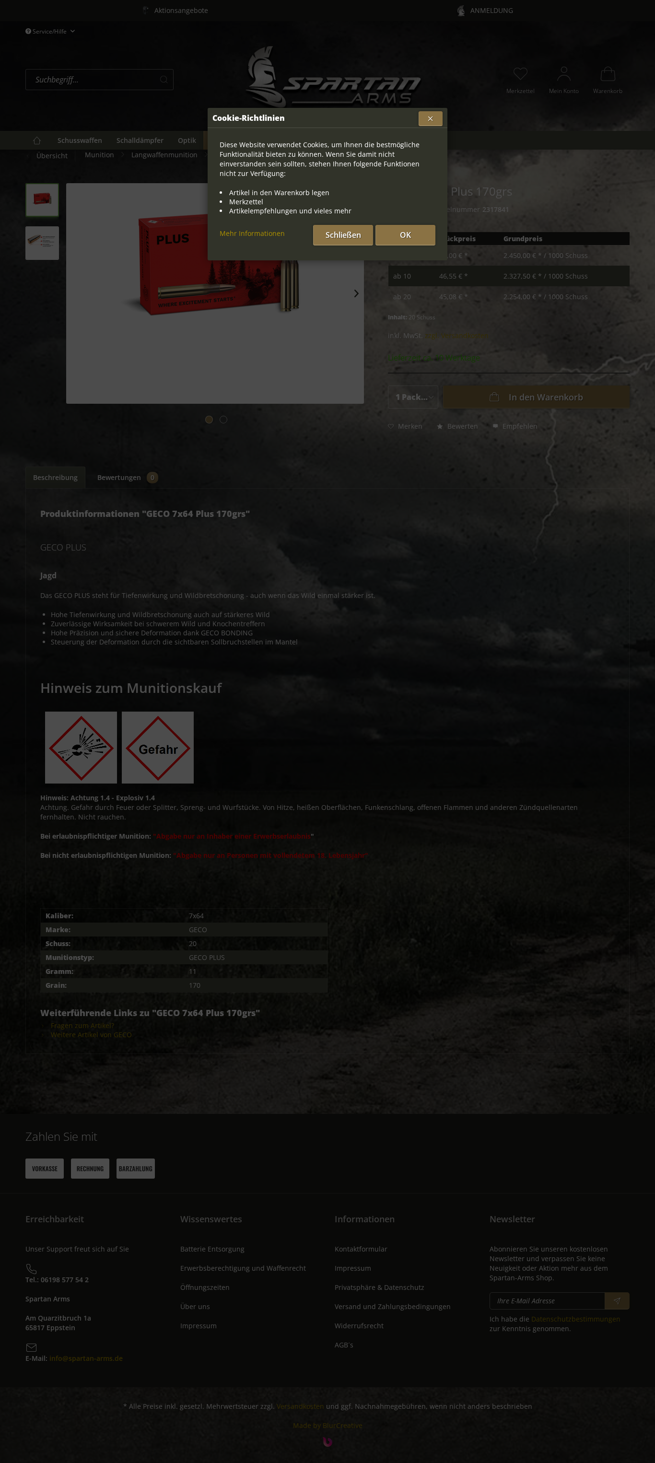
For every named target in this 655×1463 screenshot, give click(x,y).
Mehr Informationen (252, 233)
